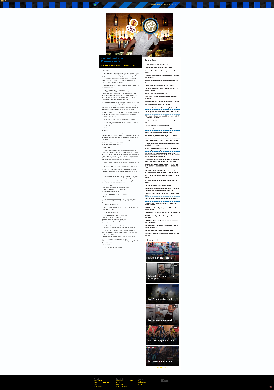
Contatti (179, 4)
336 (161, 367)
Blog (155, 4)
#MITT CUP (119, 384)
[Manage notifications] (271, 387)
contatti (140, 384)
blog (139, 381)
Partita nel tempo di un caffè (112, 66)
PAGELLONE (98, 386)
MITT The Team (172, 4)
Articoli (102, 66)
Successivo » (165, 367)
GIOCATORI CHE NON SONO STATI (124, 381)
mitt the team (142, 382)
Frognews (166, 4)
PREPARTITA (98, 381)
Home (152, 4)
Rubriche (159, 4)
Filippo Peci (135, 65)
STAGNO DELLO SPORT (123, 386)
